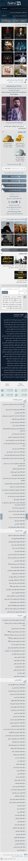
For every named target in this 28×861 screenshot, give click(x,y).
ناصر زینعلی (6, 375)
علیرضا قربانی (9, 352)
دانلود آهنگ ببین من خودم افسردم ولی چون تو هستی (14, 444)
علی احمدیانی (12, 347)
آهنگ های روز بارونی (20, 834)
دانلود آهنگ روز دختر (20, 777)
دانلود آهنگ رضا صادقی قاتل (18, 742)
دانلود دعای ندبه (21, 673)
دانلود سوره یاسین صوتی (19, 663)
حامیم (8, 329)
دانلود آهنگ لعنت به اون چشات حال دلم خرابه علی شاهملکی (14, 479)
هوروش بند (16, 377)
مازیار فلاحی (23, 356)
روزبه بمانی (24, 338)
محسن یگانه (16, 361)
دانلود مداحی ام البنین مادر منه (18, 644)
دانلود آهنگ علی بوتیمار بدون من (17, 422)
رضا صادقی (9, 336)
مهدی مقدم (23, 372)
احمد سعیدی (17, 322)
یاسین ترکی (11, 377)
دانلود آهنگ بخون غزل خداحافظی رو (17, 732)
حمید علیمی (17, 333)
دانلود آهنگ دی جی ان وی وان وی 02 (16, 564)
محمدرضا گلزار (23, 365)
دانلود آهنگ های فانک (20, 783)
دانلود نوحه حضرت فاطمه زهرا (18, 654)
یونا (25, 379)
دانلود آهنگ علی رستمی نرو (19, 716)
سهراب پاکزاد (6, 338)
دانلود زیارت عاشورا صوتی (19, 660)
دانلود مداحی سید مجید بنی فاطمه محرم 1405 (14, 635)
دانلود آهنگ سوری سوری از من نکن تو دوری (15, 409)
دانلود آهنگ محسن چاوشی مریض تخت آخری (15, 608)
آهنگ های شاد (14, 250)
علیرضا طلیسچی (16, 352)
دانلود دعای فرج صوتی (20, 667)
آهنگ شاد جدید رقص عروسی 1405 (17, 586)
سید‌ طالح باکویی (16, 340)
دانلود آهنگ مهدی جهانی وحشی (18, 707)
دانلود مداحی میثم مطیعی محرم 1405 (16, 638)
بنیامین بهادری (16, 327)
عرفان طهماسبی (19, 347)
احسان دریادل (23, 322)
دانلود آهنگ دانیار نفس (20, 524)
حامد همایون (12, 329)
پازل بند (6, 327)
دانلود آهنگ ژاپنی (21, 821)
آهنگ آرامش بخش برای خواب (18, 793)
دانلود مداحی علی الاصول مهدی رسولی (16, 648)
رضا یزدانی (4, 336)
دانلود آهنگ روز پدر (21, 770)
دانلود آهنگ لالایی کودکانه (19, 755)
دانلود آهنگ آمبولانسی (20, 844)
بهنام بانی (10, 327)
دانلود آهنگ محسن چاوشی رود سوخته (16, 558)
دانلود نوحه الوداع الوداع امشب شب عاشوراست (15, 651)
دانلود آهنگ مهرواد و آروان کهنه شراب (16, 527)
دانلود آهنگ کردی (21, 850)
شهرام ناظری (11, 345)
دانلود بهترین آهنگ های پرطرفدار (18, 748)
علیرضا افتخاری (23, 352)
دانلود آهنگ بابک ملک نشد (19, 514)
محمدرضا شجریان (10, 363)
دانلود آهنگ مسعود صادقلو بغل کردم (16, 684)
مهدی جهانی (12, 370)
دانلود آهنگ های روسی (20, 815)
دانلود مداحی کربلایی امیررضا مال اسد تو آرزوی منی (14, 620)
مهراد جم (6, 372)
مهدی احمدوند (19, 370)
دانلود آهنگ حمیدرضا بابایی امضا (17, 704)
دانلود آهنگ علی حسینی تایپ (18, 449)
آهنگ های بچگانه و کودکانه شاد (18, 790)
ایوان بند (5, 324)
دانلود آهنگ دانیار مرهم (20, 521)
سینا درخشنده (17, 343)
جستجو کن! (4, 8)
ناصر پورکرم (11, 375)
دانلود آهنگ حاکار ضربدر (19, 561)
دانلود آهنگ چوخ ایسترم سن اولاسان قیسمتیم (15, 483)
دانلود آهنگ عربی (21, 812)
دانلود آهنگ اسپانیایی (20, 818)
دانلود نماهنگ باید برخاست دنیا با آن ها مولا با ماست (14, 624)
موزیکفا (21, 384)
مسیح (3, 368)
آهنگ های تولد (5, 250)
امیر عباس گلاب (7, 322)
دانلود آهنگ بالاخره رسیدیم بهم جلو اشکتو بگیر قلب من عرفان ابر (14, 430)
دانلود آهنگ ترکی (21, 774)
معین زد (24, 370)
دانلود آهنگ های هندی (20, 841)
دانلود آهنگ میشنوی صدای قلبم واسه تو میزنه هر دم (13, 490)
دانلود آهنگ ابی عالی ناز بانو (19, 425)
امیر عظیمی (23, 324)
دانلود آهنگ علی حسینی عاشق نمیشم (17, 691)
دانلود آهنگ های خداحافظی (19, 828)
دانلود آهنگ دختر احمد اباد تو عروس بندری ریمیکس (13, 416)
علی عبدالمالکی (17, 349)
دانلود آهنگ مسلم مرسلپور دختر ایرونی (16, 437)
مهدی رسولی (6, 370)
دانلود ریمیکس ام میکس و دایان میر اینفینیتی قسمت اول (13, 459)
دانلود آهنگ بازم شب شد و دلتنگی (17, 487)
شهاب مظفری (23, 345)
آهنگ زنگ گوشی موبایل (19, 780)
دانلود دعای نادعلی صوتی (19, 670)
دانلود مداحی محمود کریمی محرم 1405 (16, 632)
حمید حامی (7, 331)
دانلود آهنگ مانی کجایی (19, 697)
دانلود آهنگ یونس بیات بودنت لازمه (17, 583)
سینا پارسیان (23, 343)
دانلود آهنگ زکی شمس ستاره (18, 548)
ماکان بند (18, 356)
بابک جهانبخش (23, 327)
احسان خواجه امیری (8, 320)
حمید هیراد (11, 333)
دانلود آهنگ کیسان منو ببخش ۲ (18, 710)
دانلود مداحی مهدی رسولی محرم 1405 (16, 641)
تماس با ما (15, 21)
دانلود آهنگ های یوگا (20, 831)
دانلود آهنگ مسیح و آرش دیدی (18, 567)
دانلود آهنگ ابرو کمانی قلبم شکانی (15, 80)
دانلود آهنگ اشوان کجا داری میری (17, 694)
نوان (2, 375)
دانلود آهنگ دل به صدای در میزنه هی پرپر (16, 452)
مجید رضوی (23, 359)
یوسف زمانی (5, 377)
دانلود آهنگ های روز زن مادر (18, 786)
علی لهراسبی (10, 349)
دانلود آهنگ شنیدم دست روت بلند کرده (16, 496)
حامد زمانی (18, 329)
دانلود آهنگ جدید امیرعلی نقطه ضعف (16, 745)
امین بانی (19, 324)
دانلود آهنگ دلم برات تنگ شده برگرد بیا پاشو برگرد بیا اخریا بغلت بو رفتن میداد (13, 504)
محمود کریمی (16, 365)
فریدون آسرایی (18, 354)
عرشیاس (24, 347)
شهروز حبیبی (5, 345)
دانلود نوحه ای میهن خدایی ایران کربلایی (16, 612)
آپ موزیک (14, 3)
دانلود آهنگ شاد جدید (20, 758)
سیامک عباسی (23, 340)
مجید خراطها (5, 356)
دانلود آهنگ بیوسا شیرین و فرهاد (17, 472)
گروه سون (7, 354)
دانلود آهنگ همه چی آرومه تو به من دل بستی (15, 493)
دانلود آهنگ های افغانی (20, 796)
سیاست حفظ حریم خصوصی (9, 859)
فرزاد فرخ (4, 352)
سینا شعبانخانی (11, 343)
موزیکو (7, 384)
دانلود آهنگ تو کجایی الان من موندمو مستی (15, 735)
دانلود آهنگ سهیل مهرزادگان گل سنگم (16, 605)
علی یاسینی (5, 349)
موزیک (24, 88)
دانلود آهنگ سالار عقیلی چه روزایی (17, 723)
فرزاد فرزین (24, 354)
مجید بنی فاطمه (12, 356)
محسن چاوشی (9, 359)
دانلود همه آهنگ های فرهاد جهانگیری (15, 185)
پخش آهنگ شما (6, 21)
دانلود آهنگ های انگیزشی (19, 837)
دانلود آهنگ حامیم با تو (20, 551)
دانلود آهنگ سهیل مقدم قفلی (18, 419)
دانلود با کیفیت (13, 176)
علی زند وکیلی (23, 349)
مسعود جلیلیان (15, 368)
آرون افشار (14, 320)
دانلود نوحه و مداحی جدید (19, 767)
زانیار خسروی (18, 338)
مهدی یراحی (11, 372)
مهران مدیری (23, 375)
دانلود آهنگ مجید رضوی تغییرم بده (17, 602)
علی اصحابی (5, 347)
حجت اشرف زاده (22, 331)
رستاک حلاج (23, 336)
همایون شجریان (23, 377)
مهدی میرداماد (17, 372)
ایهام (9, 324)
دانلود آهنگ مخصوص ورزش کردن (17, 799)
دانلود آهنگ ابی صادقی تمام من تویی (16, 554)
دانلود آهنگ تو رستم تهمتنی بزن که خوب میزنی (14, 599)
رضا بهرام (18, 336)
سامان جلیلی (12, 338)
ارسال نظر (5, 292)
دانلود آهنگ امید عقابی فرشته (18, 573)
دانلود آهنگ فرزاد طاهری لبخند (18, 475)
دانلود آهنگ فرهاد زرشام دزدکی (18, 545)
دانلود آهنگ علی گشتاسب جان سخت (17, 517)
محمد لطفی (17, 363)
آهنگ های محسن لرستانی (19, 847)
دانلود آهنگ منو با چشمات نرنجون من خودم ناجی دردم (14, 405)
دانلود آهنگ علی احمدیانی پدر (18, 688)
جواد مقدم (24, 329)
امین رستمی (13, 324)
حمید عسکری (23, 333)
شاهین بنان (4, 343)
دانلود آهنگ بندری (21, 809)
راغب (7, 333)
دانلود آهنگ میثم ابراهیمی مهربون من (16, 580)
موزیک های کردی (21, 805)
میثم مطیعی (17, 375)
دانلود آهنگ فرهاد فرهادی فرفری (18, 700)
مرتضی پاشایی (10, 365)
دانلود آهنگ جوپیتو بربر (20, 413)
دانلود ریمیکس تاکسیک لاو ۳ (18, 508)
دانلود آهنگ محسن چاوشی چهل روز (17, 577)
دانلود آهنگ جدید (21, 761)
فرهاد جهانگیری (15, 126)
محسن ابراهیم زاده (16, 359)
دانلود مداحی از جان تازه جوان (18, 628)
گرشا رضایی (12, 354)
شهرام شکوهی (17, 345)
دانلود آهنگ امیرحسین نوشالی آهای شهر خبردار (14, 455)
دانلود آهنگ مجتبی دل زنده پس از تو (17, 511)
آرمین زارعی (19, 320)
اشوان (12, 322)
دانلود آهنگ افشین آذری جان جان (17, 719)
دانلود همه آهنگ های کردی (15, 190)
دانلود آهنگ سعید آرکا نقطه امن (18, 726)
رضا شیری (14, 336)
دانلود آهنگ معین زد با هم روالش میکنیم (16, 596)
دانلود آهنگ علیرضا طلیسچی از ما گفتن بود (15, 589)
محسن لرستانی (23, 361)
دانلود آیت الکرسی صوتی (19, 657)
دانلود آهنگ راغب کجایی (19, 713)
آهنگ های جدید (23, 250)
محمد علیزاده (23, 363)
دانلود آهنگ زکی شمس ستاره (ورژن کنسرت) (15, 440)
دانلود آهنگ (19, 86)
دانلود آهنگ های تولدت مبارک (18, 593)
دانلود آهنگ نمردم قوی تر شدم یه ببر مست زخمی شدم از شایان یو (14, 464)
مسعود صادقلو (8, 368)
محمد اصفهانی (10, 361)
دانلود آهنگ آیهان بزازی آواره (19, 469)
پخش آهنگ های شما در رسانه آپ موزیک (19, 16)
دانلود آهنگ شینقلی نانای (19, 499)
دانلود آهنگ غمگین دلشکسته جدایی (17, 802)
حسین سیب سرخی (15, 331)
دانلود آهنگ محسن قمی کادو (18, 434)
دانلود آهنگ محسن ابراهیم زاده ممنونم (16, 739)
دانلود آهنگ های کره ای (20, 825)
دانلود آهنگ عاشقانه (20, 764)
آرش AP (24, 320)
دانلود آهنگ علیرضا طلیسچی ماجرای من (16, 570)
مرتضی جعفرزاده (22, 368)
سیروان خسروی (9, 340)
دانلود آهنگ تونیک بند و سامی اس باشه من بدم (14, 729)
